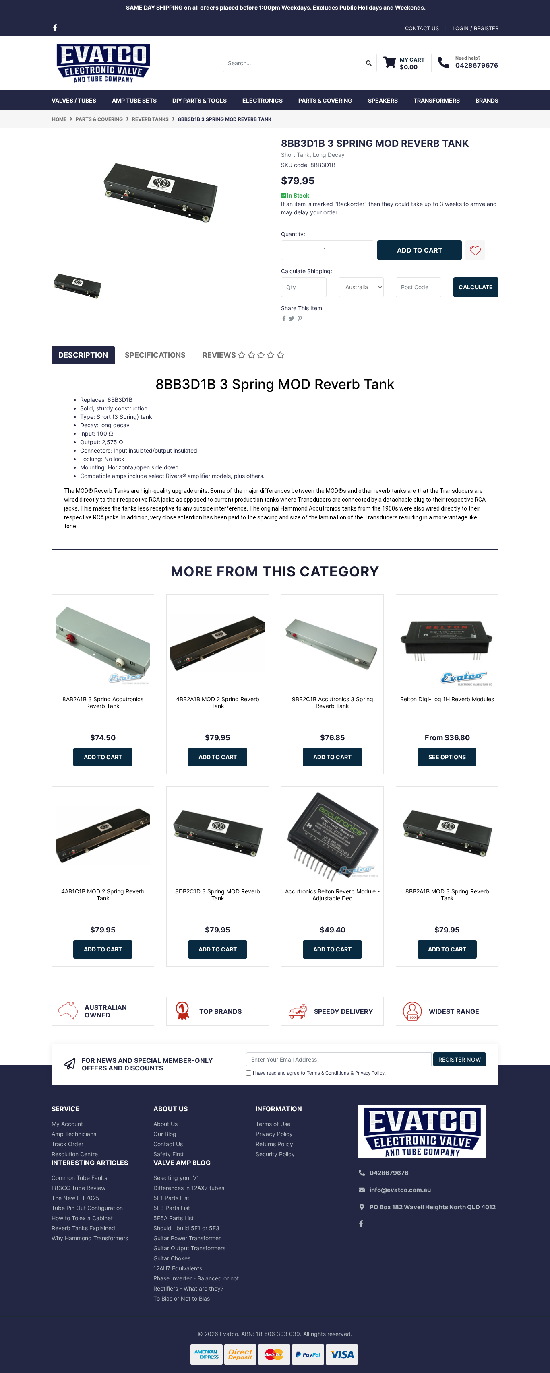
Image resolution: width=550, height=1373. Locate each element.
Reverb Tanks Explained (83, 1228)
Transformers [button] (437, 100)
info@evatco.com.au (400, 1190)
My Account (67, 1123)
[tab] (83, 355)
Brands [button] (487, 100)
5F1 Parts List (171, 1197)
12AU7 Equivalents (177, 1268)
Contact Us (168, 1143)
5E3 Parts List (171, 1207)
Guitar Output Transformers (189, 1248)
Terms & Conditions (328, 1073)
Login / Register (475, 28)
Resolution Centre (75, 1154)
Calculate (476, 287)
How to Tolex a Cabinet (82, 1217)
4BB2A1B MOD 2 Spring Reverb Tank (217, 702)
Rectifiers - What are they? (188, 1288)
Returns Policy (274, 1143)
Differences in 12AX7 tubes (188, 1187)
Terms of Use (273, 1123)
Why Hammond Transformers (90, 1238)
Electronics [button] (262, 100)
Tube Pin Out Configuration (87, 1207)
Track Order (67, 1143)
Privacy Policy (370, 1073)
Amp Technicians (74, 1133)
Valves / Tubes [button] (74, 100)
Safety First (168, 1154)
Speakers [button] (383, 100)
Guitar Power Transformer (187, 1238)
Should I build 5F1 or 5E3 (186, 1228)
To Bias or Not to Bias (181, 1298)
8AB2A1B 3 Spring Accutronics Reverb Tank (102, 702)
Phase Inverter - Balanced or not (196, 1278)
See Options (447, 756)
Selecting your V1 (176, 1177)
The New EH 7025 (75, 1197)
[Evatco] (103, 62)
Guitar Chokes (171, 1258)
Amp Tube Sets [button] (134, 100)
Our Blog (164, 1133)
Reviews (220, 355)
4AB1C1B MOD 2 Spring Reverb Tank (103, 895)
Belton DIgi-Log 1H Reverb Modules (447, 699)
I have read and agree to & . (319, 1073)
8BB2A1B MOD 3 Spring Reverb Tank (447, 895)
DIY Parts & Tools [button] (199, 100)
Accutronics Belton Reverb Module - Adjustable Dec (332, 895)
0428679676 (476, 65)
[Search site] (369, 63)
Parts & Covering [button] (325, 100)
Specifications (155, 355)
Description (83, 355)
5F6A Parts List (173, 1217)
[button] (475, 250)
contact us (422, 28)
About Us (165, 1123)
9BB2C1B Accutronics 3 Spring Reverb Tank (332, 702)
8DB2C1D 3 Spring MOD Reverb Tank (217, 895)
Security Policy (275, 1154)
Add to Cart (419, 250)
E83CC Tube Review (78, 1187)
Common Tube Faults (79, 1177)
